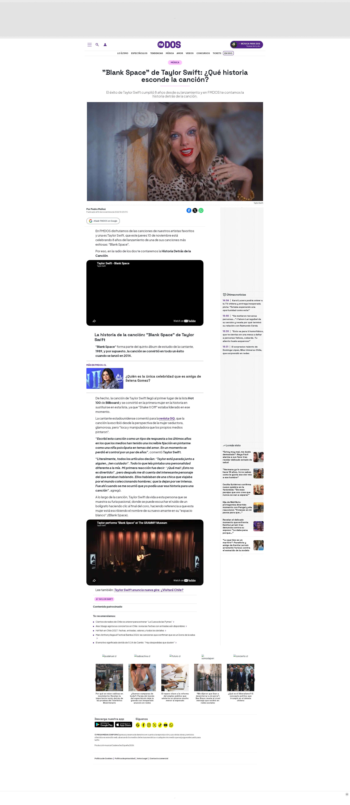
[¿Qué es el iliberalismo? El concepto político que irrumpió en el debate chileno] (240, 677)
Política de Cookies (104, 758)
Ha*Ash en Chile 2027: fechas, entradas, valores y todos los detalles (130, 630)
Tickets (217, 53)
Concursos (203, 53)
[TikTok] (160, 725)
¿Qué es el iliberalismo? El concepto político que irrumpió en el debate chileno (240, 697)
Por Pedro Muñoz (96, 209)
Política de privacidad (125, 758)
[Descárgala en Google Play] (104, 724)
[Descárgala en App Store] (123, 724)
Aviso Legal (142, 758)
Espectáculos (139, 53)
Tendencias (156, 53)
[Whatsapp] (171, 725)
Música (170, 53)
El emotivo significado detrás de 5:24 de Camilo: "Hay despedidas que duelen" (135, 642)
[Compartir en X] (194, 210)
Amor (180, 53)
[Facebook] (143, 725)
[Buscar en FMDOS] (97, 44)
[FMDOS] (169, 44)
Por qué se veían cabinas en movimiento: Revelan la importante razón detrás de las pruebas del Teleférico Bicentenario (109, 698)
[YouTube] (166, 725)
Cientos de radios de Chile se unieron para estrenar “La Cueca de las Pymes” (134, 621)
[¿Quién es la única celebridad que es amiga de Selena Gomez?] (104, 378)
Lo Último (122, 53)
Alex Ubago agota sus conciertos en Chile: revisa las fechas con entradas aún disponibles (140, 626)
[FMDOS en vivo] (234, 45)
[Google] (138, 725)
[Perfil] (105, 44)
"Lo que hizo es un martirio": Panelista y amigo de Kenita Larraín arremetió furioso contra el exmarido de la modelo (236, 545)
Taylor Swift (105, 599)
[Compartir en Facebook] (188, 210)
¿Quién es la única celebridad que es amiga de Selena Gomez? (163, 378)
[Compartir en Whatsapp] (201, 210)
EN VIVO (228, 53)
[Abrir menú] (89, 44)
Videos (190, 53)
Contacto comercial (159, 758)
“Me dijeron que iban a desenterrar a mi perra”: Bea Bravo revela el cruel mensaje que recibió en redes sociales (208, 698)
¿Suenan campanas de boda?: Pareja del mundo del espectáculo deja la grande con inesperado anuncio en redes (142, 698)
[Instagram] (149, 725)
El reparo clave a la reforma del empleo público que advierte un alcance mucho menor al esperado (175, 697)
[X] (154, 725)
